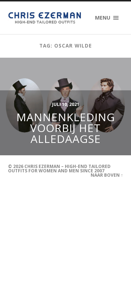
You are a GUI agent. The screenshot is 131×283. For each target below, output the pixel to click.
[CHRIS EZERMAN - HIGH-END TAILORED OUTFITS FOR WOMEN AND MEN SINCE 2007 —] (45, 18)
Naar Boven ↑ (107, 175)
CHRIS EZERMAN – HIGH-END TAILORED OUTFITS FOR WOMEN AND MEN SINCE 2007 (59, 168)
